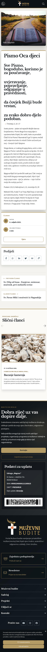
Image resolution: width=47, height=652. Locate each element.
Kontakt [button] (5, 613)
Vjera (24, 239)
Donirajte (23, 450)
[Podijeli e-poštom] (32, 258)
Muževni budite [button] (9, 589)
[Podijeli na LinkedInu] (19, 258)
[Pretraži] (43, 4)
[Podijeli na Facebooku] (6, 258)
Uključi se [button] (6, 607)
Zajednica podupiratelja (23, 457)
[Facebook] (36, 623)
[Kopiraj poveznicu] (38, 258)
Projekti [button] (5, 601)
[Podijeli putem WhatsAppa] (12, 258)
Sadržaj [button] (5, 595)
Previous (2, 326)
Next (45, 326)
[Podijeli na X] (25, 258)
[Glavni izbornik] (3, 3)
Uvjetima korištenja (19, 637)
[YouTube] (23, 623)
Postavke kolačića (24, 642)
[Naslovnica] (23, 4)
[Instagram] (30, 623)
